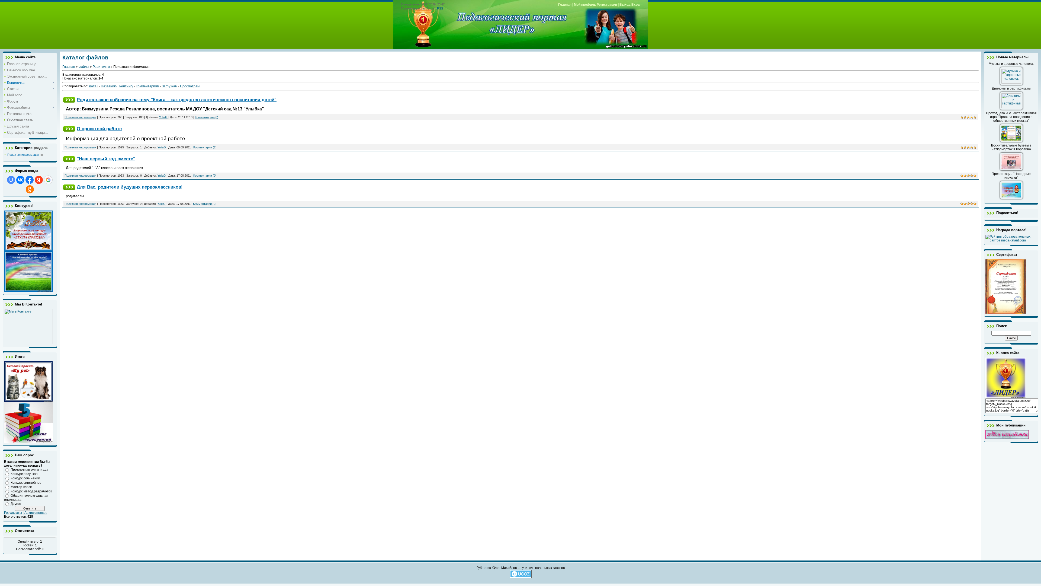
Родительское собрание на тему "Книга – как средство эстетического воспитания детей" (177, 99)
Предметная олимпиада (29, 470)
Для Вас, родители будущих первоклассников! (130, 187)
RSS (440, 8)
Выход (625, 5)
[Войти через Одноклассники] (30, 189)
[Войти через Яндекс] (39, 180)
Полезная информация (23, 154)
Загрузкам (169, 86)
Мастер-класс (21, 487)
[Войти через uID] (11, 180)
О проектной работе (99, 128)
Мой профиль (585, 5)
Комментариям (147, 86)
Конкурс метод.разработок (31, 491)
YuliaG (163, 117)
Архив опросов (35, 513)
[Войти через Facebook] (29, 180)
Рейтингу (126, 86)
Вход (635, 5)
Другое (16, 504)
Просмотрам (190, 86)
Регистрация (607, 5)
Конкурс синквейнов (26, 483)
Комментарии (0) (206, 117)
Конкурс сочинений (25, 478)
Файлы (84, 67)
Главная (564, 5)
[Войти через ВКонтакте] (20, 180)
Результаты (13, 513)
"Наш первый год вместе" (106, 158)
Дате (93, 86)
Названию (109, 86)
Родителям (101, 67)
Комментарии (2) (205, 147)
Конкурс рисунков (24, 474)
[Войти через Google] (48, 180)
